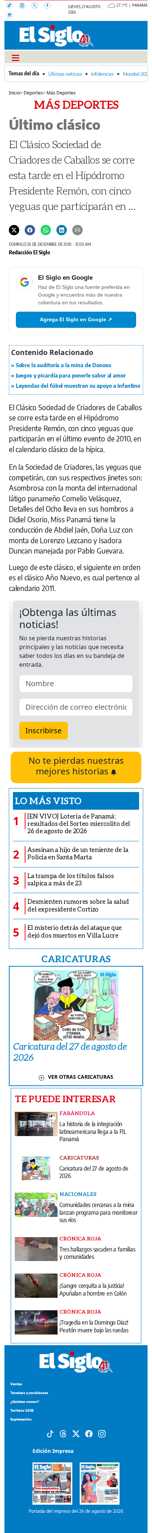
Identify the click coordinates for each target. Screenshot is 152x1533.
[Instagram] (11, 16)
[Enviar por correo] (77, 229)
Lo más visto (48, 800)
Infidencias (102, 74)
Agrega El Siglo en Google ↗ (76, 319)
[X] (37, 6)
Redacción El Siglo (29, 252)
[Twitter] (14, 229)
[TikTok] (12, 6)
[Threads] (25, 6)
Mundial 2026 (137, 74)
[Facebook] (49, 6)
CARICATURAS (76, 958)
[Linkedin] (61, 229)
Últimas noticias (65, 74)
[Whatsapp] (46, 229)
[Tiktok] (50, 1433)
